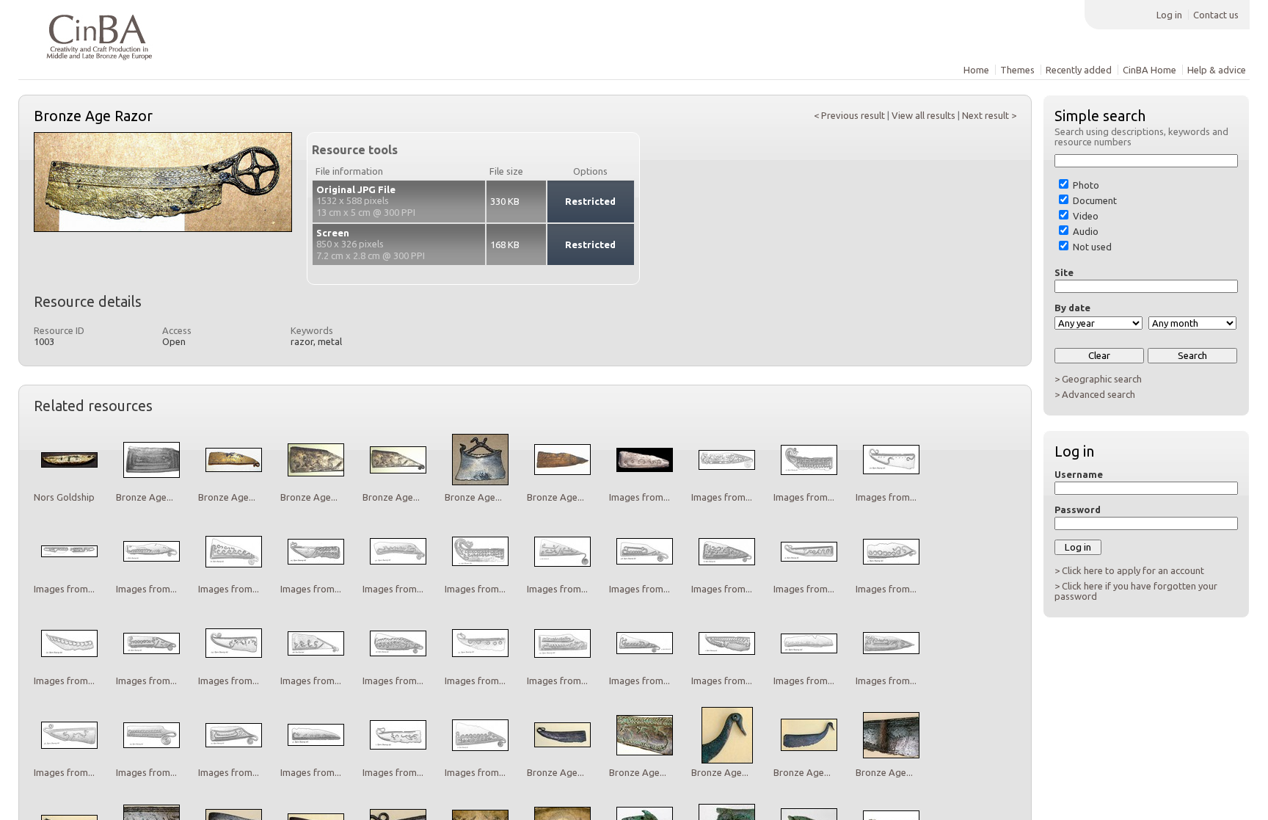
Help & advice (1216, 70)
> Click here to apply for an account (1129, 570)
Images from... (639, 497)
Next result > (989, 115)
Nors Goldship (64, 497)
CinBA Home (1149, 70)
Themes (1017, 70)
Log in (1169, 15)
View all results (923, 115)
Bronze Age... (144, 497)
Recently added (1079, 70)
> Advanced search (1094, 394)
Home (976, 70)
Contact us (1216, 15)
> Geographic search (1098, 379)
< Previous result (849, 115)
